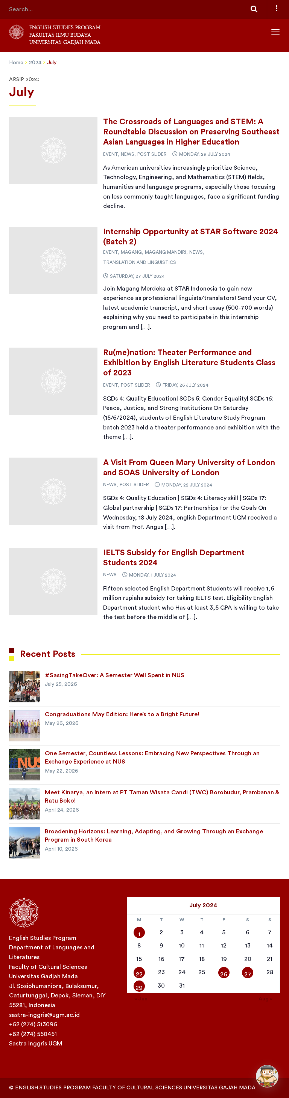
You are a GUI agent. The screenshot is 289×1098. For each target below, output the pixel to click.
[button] (267, 1076)
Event (110, 154)
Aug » (265, 999)
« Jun (141, 999)
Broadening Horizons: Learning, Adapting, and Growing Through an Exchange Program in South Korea (154, 835)
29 (139, 988)
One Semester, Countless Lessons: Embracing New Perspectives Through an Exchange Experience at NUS (152, 757)
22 (139, 974)
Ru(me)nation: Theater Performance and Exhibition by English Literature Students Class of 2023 (189, 363)
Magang (131, 252)
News (127, 154)
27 (247, 974)
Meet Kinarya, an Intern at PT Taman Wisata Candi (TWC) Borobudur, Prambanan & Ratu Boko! (162, 796)
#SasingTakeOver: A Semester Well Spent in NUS (114, 675)
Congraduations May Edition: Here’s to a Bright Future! (122, 714)
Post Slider (152, 154)
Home (16, 62)
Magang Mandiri (165, 252)
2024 (35, 62)
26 (223, 974)
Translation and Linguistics (139, 262)
